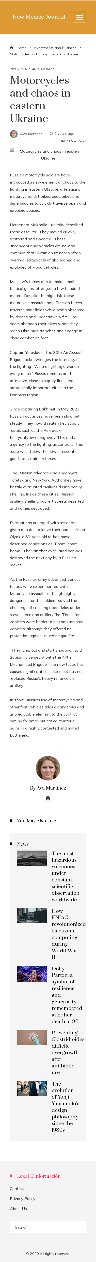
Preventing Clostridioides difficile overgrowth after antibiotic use (68, 1053)
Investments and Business (32, 69)
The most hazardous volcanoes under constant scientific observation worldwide (66, 877)
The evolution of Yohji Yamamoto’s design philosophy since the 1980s (65, 1107)
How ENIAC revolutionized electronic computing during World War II (69, 934)
